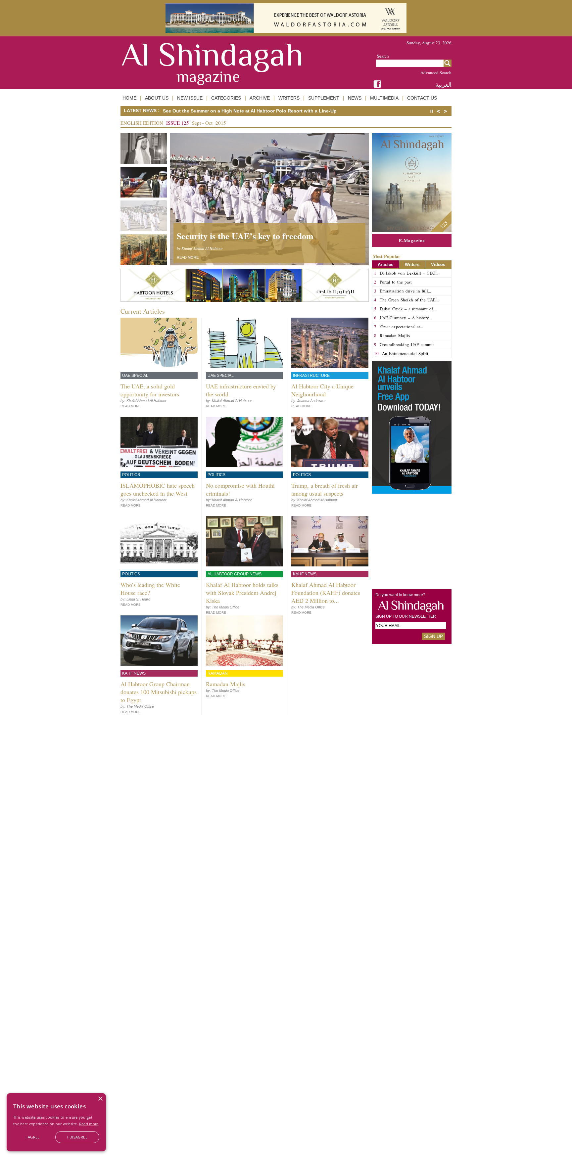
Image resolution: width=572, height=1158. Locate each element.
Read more (89, 1123)
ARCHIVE (260, 98)
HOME (129, 98)
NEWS (354, 98)
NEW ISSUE (190, 98)
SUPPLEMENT (323, 98)
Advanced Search (436, 72)
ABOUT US (156, 98)
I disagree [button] (77, 1137)
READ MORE (188, 257)
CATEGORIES (226, 98)
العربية (443, 84)
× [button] (100, 1098)
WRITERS (289, 98)
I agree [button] (32, 1137)
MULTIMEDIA (384, 98)
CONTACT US (422, 98)
